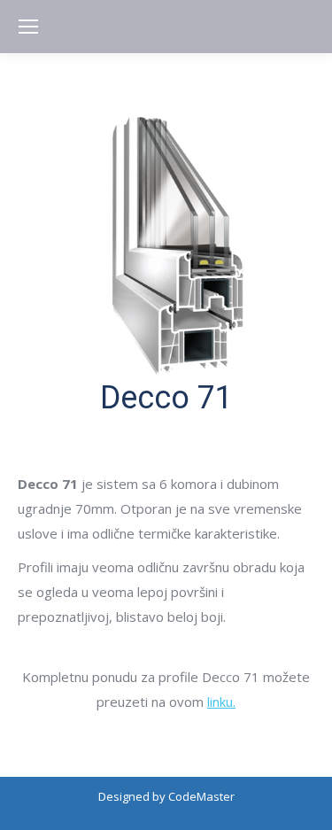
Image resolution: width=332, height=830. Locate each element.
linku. (221, 701)
